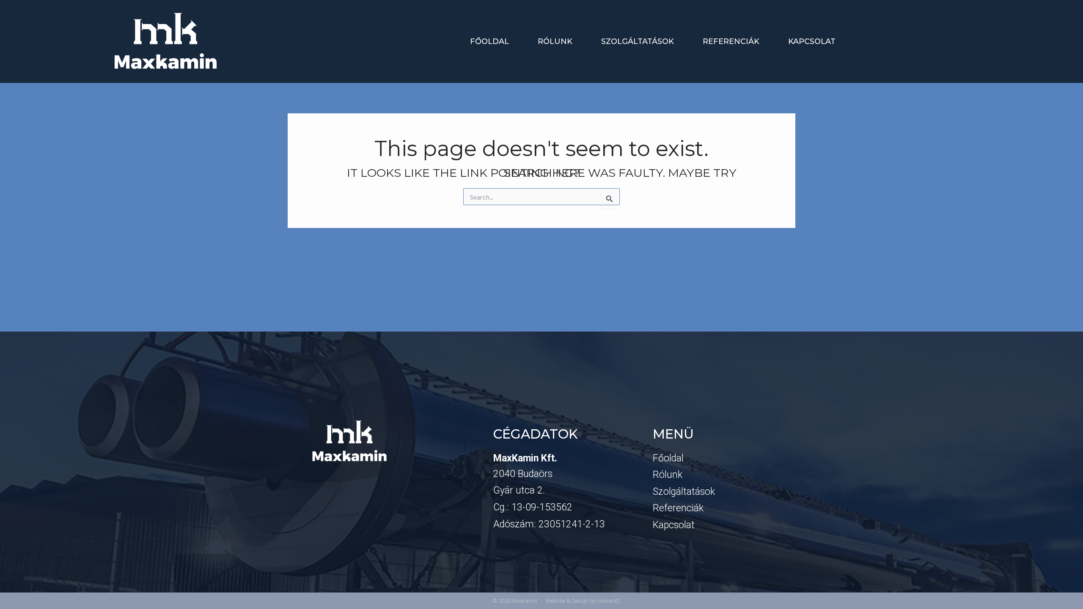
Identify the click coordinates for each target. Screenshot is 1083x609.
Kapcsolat (812, 41)
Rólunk (555, 41)
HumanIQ (608, 601)
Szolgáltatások (637, 41)
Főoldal (489, 41)
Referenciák (731, 41)
